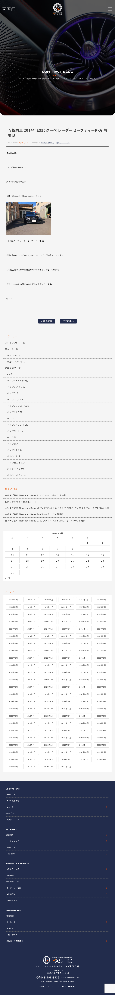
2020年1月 (31, 694)
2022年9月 (101, 650)
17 (12, 560)
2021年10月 (84, 665)
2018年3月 (101, 716)
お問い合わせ (11, 934)
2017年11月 (66, 723)
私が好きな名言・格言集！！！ (21, 501)
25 (27, 566)
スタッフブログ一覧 (15, 342)
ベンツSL (12, 437)
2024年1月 (31, 636)
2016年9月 (101, 737)
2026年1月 (31, 607)
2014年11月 (66, 766)
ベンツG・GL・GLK (17, 424)
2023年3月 (101, 643)
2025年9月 (101, 607)
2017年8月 (13, 730)
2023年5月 (66, 643)
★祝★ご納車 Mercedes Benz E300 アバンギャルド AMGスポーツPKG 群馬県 (45, 520)
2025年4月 (83, 614)
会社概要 (10, 915)
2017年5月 (66, 730)
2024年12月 (49, 621)
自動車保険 (10, 894)
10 (12, 554)
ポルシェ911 (13, 456)
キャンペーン (14, 355)
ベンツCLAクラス (16, 386)
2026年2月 (13, 607)
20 (57, 560)
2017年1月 (31, 737)
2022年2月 (13, 665)
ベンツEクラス (47, 142)
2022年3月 (101, 658)
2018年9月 (101, 708)
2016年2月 (13, 752)
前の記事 (47, 321)
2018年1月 (31, 723)
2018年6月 (48, 716)
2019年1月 (31, 708)
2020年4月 (83, 687)
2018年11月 (66, 708)
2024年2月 (13, 636)
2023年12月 (49, 636)
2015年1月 (31, 766)
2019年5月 (66, 701)
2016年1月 (31, 752)
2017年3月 (101, 730)
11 (27, 554)
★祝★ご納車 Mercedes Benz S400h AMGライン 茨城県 (34, 514)
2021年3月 (101, 672)
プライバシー (11, 928)
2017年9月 (101, 723)
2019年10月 (84, 694)
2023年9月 (101, 636)
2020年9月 (101, 679)
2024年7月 (31, 629)
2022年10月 (84, 650)
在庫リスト (4, 9)
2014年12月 (49, 766)
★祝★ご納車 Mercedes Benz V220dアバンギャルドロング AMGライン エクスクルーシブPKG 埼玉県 (57, 507)
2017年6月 (48, 730)
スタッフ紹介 (11, 847)
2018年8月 (13, 716)
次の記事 (67, 321)
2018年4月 (83, 716)
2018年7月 (31, 716)
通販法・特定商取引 (14, 941)
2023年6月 (48, 643)
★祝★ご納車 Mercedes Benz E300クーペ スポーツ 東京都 (35, 495)
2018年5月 (66, 716)
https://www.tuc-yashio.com (60, 981)
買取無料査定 (11, 900)
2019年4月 (83, 701)
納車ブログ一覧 (62, 142)
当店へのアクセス (16, 361)
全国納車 (10, 875)
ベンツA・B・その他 (17, 380)
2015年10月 (84, 752)
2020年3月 (101, 687)
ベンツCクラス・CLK (18, 405)
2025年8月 (13, 614)
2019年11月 (66, 694)
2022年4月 (83, 658)
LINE (9, 9)
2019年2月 (13, 708)
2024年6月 (48, 629)
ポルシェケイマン (16, 468)
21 (72, 560)
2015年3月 (101, 759)
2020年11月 (66, 679)
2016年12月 (49, 737)
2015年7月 (31, 759)
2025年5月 (66, 614)
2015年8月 (13, 759)
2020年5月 (66, 687)
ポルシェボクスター (17, 475)
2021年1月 (31, 679)
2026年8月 (13, 599)
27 (57, 566)
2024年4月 (83, 629)
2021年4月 (83, 672)
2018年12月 (49, 708)
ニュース (9, 807)
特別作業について (13, 881)
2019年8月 (13, 701)
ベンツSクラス (14, 449)
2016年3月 (101, 745)
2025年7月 (31, 614)
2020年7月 (31, 687)
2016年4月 (83, 745)
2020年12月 (49, 679)
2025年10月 (84, 607)
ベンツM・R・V (15, 430)
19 (42, 560)
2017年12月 (49, 723)
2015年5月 (66, 759)
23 (102, 560)
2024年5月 (66, 629)
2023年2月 (13, 650)
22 (87, 560)
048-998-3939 (13, 9)
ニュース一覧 (11, 348)
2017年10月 (84, 723)
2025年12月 (49, 607)
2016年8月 (13, 745)
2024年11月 (66, 621)
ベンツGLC (12, 418)
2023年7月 (31, 643)
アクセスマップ (12, 841)
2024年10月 (84, 621)
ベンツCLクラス (15, 399)
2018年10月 (84, 708)
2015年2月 (13, 766)
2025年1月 (31, 621)
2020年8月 (13, 687)
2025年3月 (101, 614)
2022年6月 (48, 658)
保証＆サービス (12, 869)
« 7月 (7, 577)
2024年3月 (101, 629)
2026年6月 (48, 599)
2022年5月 (66, 658)
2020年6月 (48, 687)
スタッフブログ (12, 819)
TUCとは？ (11, 853)
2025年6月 (48, 614)
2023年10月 (84, 636)
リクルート (10, 922)
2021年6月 (48, 672)
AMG (9, 374)
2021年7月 (31, 672)
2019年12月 (49, 694)
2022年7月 (31, 658)
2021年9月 (101, 665)
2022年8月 (13, 658)
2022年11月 (66, 650)
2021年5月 (66, 672)
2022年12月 (49, 650)
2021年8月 (13, 672)
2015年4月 (83, 759)
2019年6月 (48, 701)
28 (72, 566)
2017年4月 (83, 730)
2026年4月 (83, 599)
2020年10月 (84, 679)
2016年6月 (48, 745)
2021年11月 (66, 665)
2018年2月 (13, 723)
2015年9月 (101, 752)
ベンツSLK (12, 443)
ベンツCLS (12, 393)
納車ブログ (32, 78)
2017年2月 (13, 737)
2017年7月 (31, 730)
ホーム (22, 78)
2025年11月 (66, 607)
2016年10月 (84, 737)
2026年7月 (31, 599)
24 (12, 566)
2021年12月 (49, 665)
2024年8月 (13, 629)
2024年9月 (101, 621)
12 (42, 554)
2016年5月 (66, 745)
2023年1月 (31, 650)
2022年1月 (31, 665)
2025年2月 (13, 621)
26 (42, 566)
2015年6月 (48, 759)
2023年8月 (13, 643)
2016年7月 (31, 745)
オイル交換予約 (12, 800)
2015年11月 (66, 752)
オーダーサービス (13, 888)
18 (27, 560)
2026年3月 (101, 599)
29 (87, 566)
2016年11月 (66, 737)
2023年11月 (66, 636)
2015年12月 (49, 752)
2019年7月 (31, 701)
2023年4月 (83, 643)
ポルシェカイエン (16, 462)
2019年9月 (101, 694)
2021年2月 (13, 679)
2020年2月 (13, 694)
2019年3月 (101, 701)
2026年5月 (66, 599)
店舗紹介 (10, 835)
